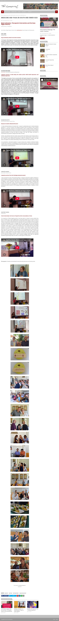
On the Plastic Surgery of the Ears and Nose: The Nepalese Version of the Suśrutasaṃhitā (6, 610)
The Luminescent (5, 20)
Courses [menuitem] (29, 11)
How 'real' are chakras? (49, 65)
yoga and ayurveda (7, 15)
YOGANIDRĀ (47, 49)
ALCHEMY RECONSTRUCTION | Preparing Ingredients (32, 609)
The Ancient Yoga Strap (49, 59)
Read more (42, 38)
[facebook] (54, 1)
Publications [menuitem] (7, 11)
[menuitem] (2, 11)
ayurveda (6, 593)
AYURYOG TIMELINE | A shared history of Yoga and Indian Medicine (19, 610)
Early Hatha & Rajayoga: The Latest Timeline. (47, 30)
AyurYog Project (15, 593)
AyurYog (10, 593)
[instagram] (57, 1)
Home (2, 0)
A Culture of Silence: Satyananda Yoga (51, 55)
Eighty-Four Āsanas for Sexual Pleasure (50, 45)
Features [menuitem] (23, 11)
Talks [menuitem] (19, 11)
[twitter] (56, 1)
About (5, 0)
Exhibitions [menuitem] (14, 11)
